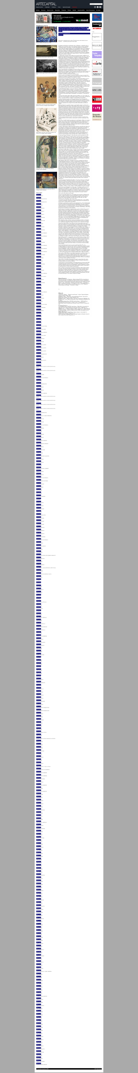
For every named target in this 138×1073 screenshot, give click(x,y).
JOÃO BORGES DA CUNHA (41, 304)
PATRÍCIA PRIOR (39, 570)
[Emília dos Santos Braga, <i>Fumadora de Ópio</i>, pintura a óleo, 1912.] (46, 72)
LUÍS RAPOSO (39, 431)
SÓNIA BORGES (39, 722)
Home (59, 7)
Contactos (54, 7)
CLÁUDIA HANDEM (40, 208)
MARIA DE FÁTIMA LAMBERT (42, 468)
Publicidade (47, 7)
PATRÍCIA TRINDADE (40, 701)
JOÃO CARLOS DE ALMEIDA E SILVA (43, 573)
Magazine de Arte (39, 7)
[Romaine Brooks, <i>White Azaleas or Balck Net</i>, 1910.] (46, 56)
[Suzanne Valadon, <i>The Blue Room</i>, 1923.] (46, 41)
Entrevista (43, 10)
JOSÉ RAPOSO (39, 586)
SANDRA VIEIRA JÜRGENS (41, 626)
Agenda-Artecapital (66, 7)
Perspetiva (64, 10)
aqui (86, 307)
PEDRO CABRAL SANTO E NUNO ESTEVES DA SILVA (45, 366)
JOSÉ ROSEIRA (39, 1055)
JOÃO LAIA (38, 667)
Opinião (74, 10)
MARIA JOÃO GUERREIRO (41, 636)
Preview (69, 10)
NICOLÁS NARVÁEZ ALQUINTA (42, 455)
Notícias (38, 10)
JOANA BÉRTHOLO (40, 949)
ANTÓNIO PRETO (39, 962)
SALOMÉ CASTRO (40, 310)
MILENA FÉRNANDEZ (40, 642)
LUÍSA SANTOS (39, 797)
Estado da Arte (50, 10)
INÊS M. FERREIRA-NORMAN (42, 443)
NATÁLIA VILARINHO (40, 496)
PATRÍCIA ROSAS (39, 691)
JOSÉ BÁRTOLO (39, 1042)
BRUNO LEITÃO (39, 741)
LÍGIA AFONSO (39, 927)
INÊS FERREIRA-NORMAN (41, 232)
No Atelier (98, 10)
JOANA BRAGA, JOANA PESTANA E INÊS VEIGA (46, 567)
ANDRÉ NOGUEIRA (40, 750)
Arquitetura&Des (81, 10)
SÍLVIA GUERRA (39, 716)
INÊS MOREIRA (39, 868)
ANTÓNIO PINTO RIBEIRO (41, 772)
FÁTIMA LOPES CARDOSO (41, 273)
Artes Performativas (90, 10)
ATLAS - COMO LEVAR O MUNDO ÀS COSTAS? (45, 738)
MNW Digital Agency (98, 1068)
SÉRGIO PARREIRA (40, 428)
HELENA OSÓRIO (39, 487)
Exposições (57, 10)
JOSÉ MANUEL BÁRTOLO (41, 617)
